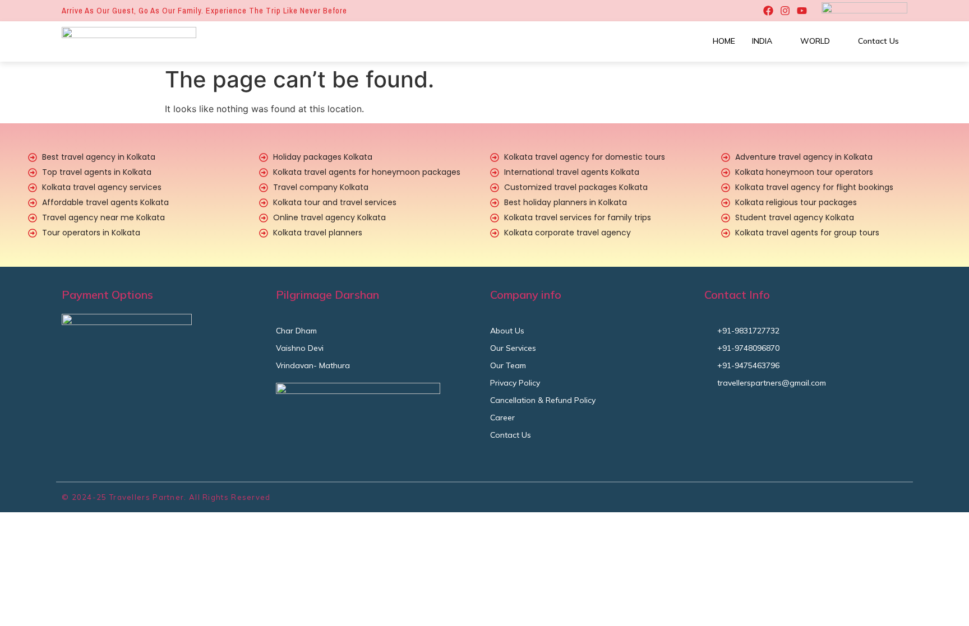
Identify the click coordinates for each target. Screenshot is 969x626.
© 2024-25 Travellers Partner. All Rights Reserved (166, 497)
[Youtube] (802, 11)
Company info (525, 295)
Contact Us (878, 41)
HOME (724, 41)
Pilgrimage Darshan (327, 295)
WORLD (815, 41)
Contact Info (737, 295)
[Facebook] (768, 11)
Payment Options (107, 295)
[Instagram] (785, 11)
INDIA (762, 41)
